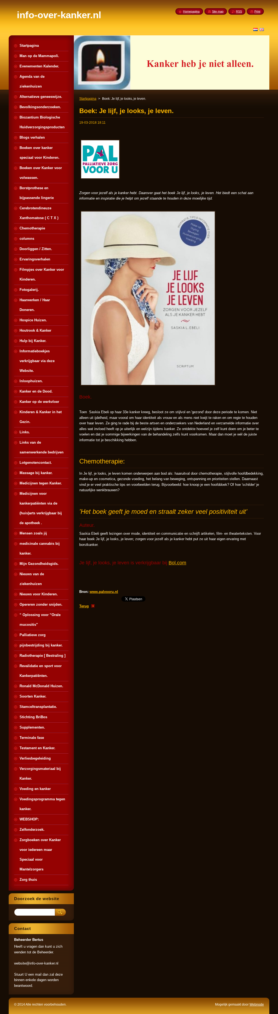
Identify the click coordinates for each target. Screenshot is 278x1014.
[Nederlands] (255, 29)
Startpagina (87, 98)
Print (257, 11)
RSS (239, 11)
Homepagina (191, 11)
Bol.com (177, 562)
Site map (217, 11)
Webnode (256, 1004)
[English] (262, 29)
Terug (84, 606)
